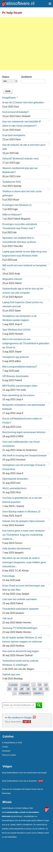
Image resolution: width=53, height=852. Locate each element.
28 (28, 689)
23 (39, 685)
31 (46, 689)
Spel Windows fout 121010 (16, 329)
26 (15, 689)
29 (34, 689)
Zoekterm (26, 76)
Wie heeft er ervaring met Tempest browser (24, 455)
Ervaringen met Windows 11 (17, 205)
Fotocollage (8, 576)
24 (46, 685)
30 (40, 689)
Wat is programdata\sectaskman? (19, 366)
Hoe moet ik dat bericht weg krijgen (20, 651)
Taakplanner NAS (11, 181)
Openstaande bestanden (15, 478)
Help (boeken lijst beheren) (16, 548)
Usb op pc (7, 618)
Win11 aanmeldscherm (14, 488)
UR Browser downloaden (15, 376)
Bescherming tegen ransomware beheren (23, 432)
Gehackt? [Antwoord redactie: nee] (20, 158)
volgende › (24, 693)
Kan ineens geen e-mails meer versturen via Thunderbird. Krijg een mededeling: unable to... (23, 534)
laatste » (38, 693)
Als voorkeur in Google (20, 717)
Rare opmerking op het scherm (18, 395)
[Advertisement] (26, 43)
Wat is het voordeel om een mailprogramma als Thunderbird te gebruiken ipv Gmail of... (25, 343)
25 (9, 689)
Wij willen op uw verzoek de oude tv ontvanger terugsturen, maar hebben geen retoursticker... (24, 562)
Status (5, 76)
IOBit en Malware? (12, 214)
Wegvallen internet (12, 279)
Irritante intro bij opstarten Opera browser (23, 521)
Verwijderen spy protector (15, 357)
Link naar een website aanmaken (19, 599)
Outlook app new (11, 674)
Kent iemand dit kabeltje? (15, 112)
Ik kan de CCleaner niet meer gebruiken (23, 102)
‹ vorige (25, 685)
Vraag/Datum (9, 97)
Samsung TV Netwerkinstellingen (19, 628)
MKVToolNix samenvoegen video (19, 385)
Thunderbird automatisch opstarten (20, 608)
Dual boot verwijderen (13, 135)
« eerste (13, 685)
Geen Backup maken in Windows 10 (21, 511)
